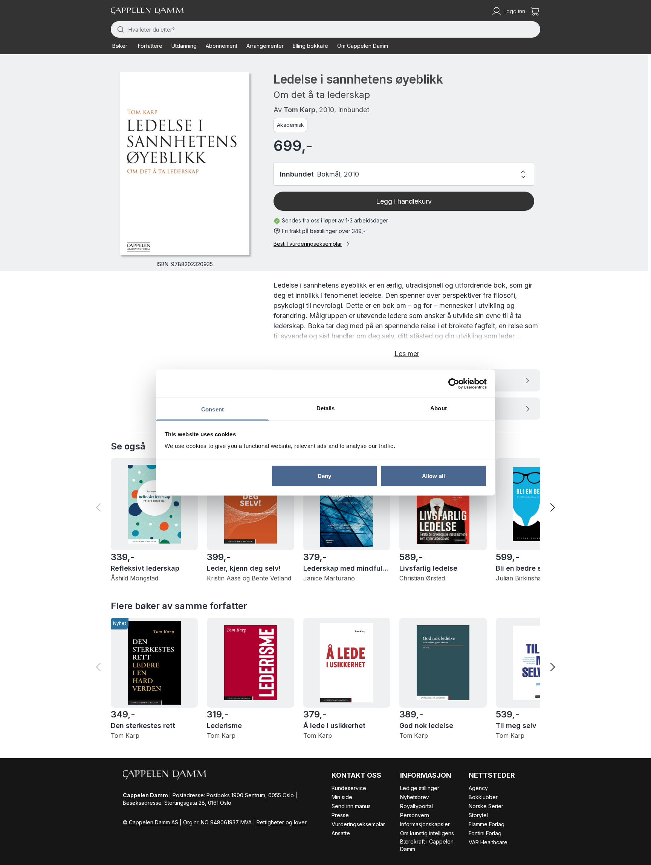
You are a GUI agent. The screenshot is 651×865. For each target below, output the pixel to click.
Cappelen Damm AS (153, 822)
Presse (340, 815)
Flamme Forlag (486, 824)
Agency (478, 788)
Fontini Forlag (485, 833)
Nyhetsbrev (414, 797)
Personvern (414, 815)
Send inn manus (351, 806)
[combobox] (325, 29)
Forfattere (150, 46)
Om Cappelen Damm (362, 46)
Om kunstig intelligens (427, 833)
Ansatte (341, 833)
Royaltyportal (416, 806)
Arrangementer (265, 46)
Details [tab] (325, 408)
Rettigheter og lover (282, 822)
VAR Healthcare (488, 842)
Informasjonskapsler (425, 824)
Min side (342, 797)
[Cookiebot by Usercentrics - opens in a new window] (454, 383)
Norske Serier (486, 806)
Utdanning (184, 46)
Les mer (406, 354)
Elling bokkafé (310, 46)
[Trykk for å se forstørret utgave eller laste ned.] (184, 163)
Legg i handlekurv (404, 201)
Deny (324, 475)
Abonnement (221, 46)
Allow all (433, 475)
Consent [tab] (212, 409)
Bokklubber (483, 797)
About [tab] (438, 408)
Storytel (478, 815)
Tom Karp (299, 110)
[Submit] (119, 29)
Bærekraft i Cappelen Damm (427, 845)
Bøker (119, 46)
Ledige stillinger (419, 788)
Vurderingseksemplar (358, 824)
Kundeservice (349, 788)
